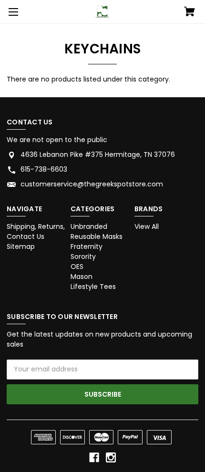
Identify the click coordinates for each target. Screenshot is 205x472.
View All (146, 226)
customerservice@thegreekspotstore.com (91, 184)
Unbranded (89, 226)
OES (77, 266)
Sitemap (21, 246)
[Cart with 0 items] (189, 12)
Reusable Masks (97, 236)
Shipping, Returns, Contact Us (36, 231)
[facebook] (94, 457)
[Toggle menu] (12, 12)
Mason (81, 276)
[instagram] (111, 457)
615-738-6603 (43, 169)
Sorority (83, 256)
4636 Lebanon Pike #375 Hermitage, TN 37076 (97, 154)
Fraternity (86, 246)
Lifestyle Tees (93, 286)
